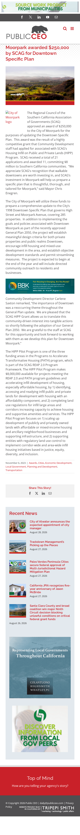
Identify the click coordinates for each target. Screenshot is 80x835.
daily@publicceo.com (51, 803)
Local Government (16, 466)
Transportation (14, 470)
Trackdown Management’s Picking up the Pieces (47, 543)
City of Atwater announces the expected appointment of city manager (50, 525)
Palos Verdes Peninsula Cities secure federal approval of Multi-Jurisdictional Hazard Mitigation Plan (49, 566)
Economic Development (58, 463)
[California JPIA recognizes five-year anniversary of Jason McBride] (17, 590)
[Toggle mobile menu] (72, 28)
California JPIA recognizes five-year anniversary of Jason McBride (50, 589)
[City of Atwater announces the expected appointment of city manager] (17, 526)
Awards (33, 463)
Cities (41, 463)
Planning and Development (42, 466)
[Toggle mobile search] (65, 28)
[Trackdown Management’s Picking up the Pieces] (17, 547)
